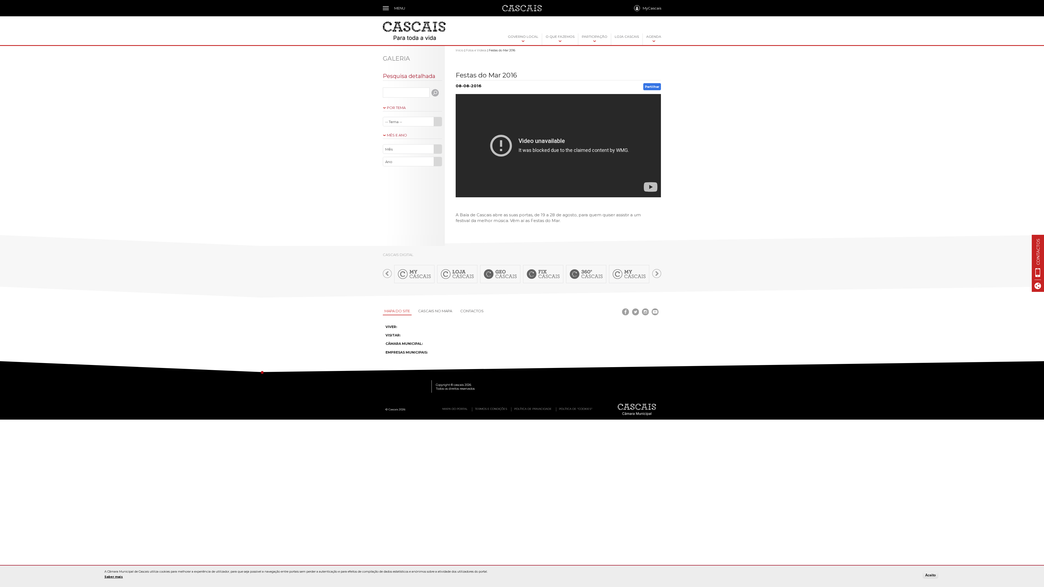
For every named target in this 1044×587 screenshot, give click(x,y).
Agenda (653, 37)
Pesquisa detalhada (409, 76)
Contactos (472, 311)
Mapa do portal (455, 409)
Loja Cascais (627, 37)
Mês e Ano (397, 135)
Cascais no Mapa (435, 311)
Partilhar (652, 87)
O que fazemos (560, 37)
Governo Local (523, 37)
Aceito (930, 575)
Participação (594, 37)
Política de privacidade (533, 409)
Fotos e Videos (476, 50)
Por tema (396, 108)
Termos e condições (491, 409)
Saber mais (113, 577)
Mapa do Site (397, 311)
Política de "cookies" (575, 409)
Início (460, 50)
